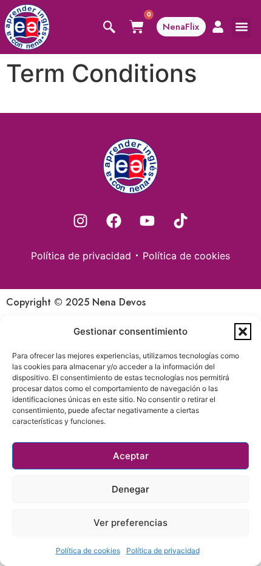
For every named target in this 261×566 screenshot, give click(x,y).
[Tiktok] (181, 221)
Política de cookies (88, 550)
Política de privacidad (163, 550)
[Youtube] (147, 221)
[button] (243, 332)
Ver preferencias (130, 522)
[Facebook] (114, 221)
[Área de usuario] (218, 27)
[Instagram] (81, 221)
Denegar (130, 489)
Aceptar (131, 456)
